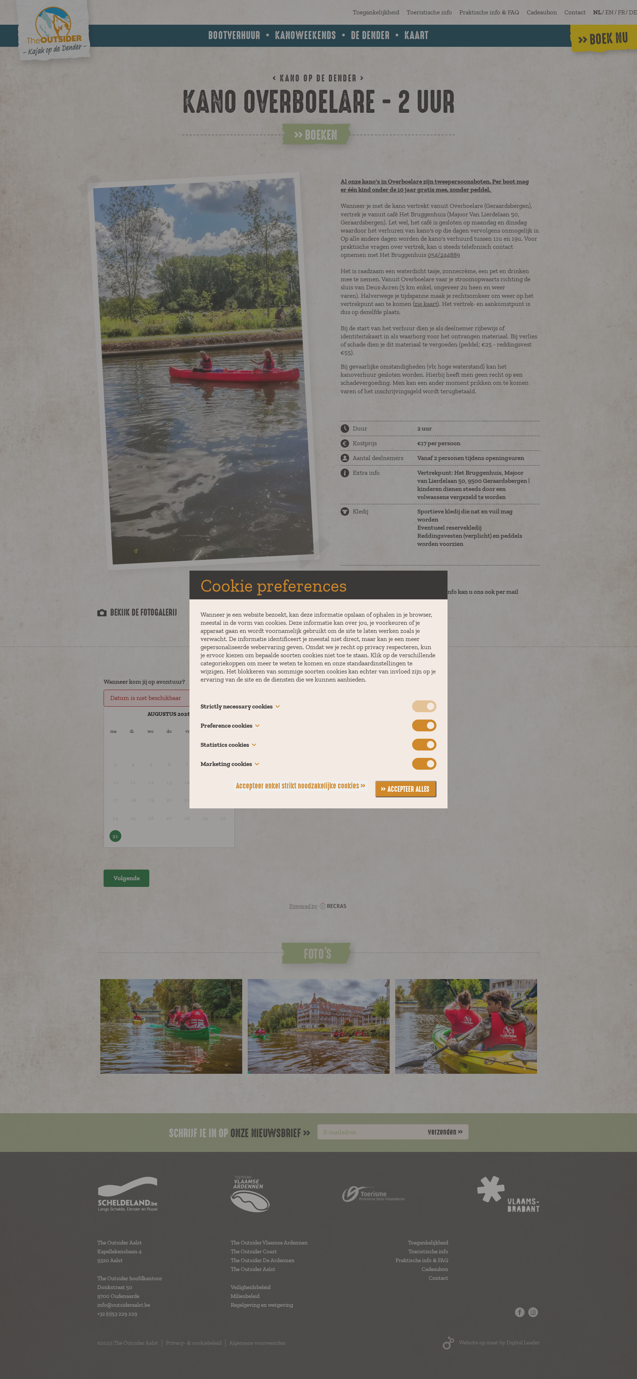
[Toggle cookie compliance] (424, 725)
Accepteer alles (408, 789)
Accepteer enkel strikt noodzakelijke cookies (297, 786)
